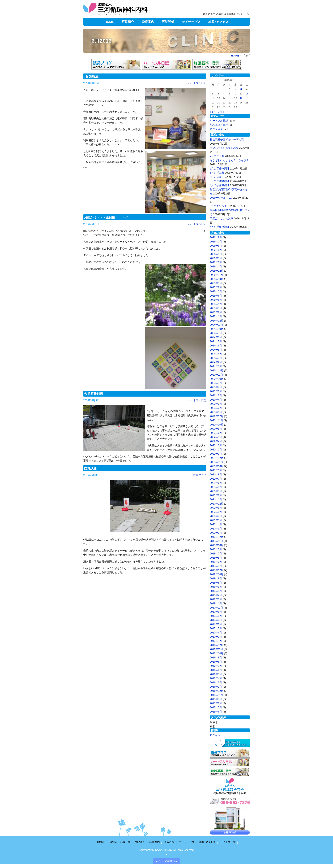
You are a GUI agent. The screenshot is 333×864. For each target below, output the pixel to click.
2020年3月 (216, 528)
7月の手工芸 (217, 156)
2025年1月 (216, 316)
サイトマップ (228, 842)
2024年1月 (216, 366)
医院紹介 (128, 22)
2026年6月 (216, 245)
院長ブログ (199, 475)
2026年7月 (216, 241)
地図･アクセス (218, 22)
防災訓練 (90, 468)
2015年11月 (216, 694)
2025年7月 (216, 291)
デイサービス (191, 22)
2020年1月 (216, 532)
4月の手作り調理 (219, 226)
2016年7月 (216, 665)
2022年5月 (216, 437)
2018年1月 (216, 603)
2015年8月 (216, 703)
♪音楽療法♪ (92, 76)
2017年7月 (216, 620)
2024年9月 (216, 333)
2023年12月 (216, 370)
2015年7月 (216, 707)
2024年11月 (216, 324)
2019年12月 (216, 536)
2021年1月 (216, 499)
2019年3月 (216, 561)
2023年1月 (216, 412)
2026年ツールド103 (221, 197)
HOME (109, 22)
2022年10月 (216, 424)
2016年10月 (216, 653)
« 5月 (213, 111)
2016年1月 (216, 686)
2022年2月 (216, 449)
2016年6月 (216, 669)
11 (246, 93)
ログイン (215, 735)
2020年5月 (216, 520)
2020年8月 (216, 511)
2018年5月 (216, 590)
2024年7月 (216, 341)
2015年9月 (216, 699)
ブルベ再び (216, 176)
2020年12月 (216, 503)
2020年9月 (216, 507)
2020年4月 (216, 524)
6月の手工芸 (217, 172)
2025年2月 (216, 312)
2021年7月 (216, 478)
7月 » (221, 111)
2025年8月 (216, 287)
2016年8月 (216, 661)
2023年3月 (216, 403)
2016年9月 (216, 657)
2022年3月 (216, 445)
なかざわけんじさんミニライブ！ (229, 160)
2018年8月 (216, 582)
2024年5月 (216, 349)
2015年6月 (216, 711)
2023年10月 (216, 378)
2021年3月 (216, 491)
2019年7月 (216, 553)
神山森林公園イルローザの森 (227, 139)
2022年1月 (216, 453)
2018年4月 (216, 595)
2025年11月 (216, 274)
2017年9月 (216, 611)
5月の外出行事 (218, 206)
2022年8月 (216, 428)
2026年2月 (216, 262)
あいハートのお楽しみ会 (224, 147)
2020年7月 (216, 516)
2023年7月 (216, 387)
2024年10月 (216, 328)
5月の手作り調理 (219, 185)
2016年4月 (216, 678)
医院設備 (168, 22)
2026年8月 (216, 237)
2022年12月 (216, 416)
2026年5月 (216, 249)
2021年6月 (216, 482)
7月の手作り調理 (219, 168)
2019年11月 (216, 541)
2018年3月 (216, 599)
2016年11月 (216, 649)
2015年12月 (216, 690)
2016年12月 (216, 645)
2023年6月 (216, 391)
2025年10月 (216, 278)
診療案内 (148, 22)
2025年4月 (216, 303)
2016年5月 (216, 674)
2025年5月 (216, 299)
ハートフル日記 (197, 83)
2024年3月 (216, 358)
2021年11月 (216, 462)
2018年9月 (216, 578)
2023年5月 (216, 395)
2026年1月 (216, 266)
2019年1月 (216, 566)
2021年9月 (216, 470)
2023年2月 (216, 407)
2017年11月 (216, 607)
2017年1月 (216, 640)
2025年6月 (216, 295)
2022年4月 (216, 441)
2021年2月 (216, 495)
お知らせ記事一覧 (119, 842)
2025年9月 (216, 283)
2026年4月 (216, 254)
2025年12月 (216, 270)
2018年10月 (216, 574)
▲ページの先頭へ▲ (166, 861)
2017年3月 (216, 636)
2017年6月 (216, 624)
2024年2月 (216, 362)
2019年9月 (216, 549)
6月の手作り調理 (219, 181)
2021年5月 (216, 486)
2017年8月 (216, 615)
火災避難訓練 (93, 393)
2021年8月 (216, 474)
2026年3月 (216, 258)
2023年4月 (216, 399)
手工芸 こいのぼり (221, 218)
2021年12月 (216, 457)
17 (241, 98)
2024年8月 (216, 337)
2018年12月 (216, 570)
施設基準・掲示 (219, 124)
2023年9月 (216, 382)
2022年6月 (216, 432)
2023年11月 (216, 374)
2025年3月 (216, 308)
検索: (213, 722)
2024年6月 (216, 345)
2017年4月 (216, 632)
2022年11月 (216, 420)
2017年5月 (216, 628)
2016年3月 (216, 682)
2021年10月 (216, 466)
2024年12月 (216, 320)
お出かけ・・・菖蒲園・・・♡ (106, 217)
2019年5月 (216, 557)
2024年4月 (216, 353)
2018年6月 (216, 586)
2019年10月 (216, 545)
